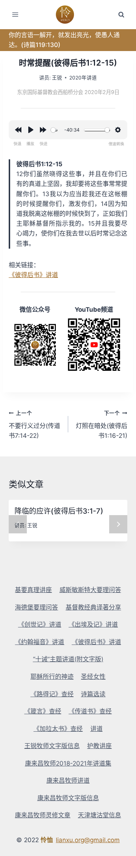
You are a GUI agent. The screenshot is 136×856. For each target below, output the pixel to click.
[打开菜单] (15, 14)
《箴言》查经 (42, 711)
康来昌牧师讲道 (68, 780)
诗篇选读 (93, 694)
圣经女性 (93, 676)
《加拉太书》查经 (58, 728)
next (118, 524)
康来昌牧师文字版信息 (68, 798)
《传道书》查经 (90, 711)
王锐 (57, 78)
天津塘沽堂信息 (99, 815)
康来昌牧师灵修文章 (42, 815)
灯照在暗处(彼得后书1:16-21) (101, 424)
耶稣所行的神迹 (52, 676)
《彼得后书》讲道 (33, 275)
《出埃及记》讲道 (93, 624)
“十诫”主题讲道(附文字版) (68, 659)
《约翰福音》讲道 (39, 642)
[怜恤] (68, 14)
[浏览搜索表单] (121, 14)
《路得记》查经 (52, 694)
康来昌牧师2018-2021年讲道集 (68, 763)
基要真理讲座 (33, 590)
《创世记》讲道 (39, 624)
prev (18, 524)
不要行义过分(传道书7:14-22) (34, 424)
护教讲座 (99, 746)
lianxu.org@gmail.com (88, 840)
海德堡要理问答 (36, 607)
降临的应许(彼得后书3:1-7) (59, 511)
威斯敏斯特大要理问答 (90, 590)
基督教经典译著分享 (93, 607)
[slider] (54, 130)
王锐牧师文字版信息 (52, 746)
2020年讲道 (83, 78)
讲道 (96, 728)
